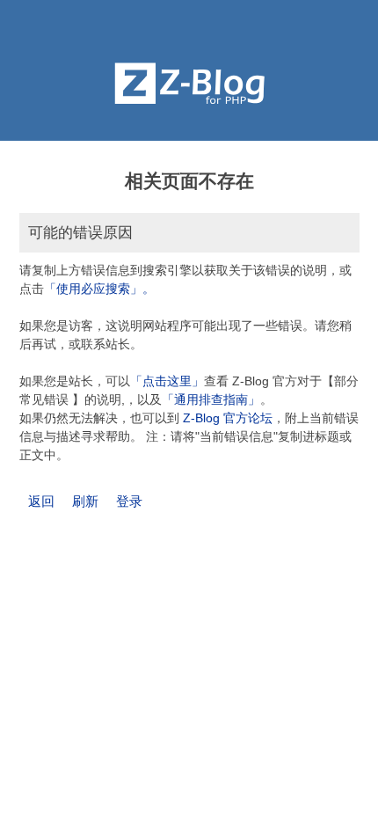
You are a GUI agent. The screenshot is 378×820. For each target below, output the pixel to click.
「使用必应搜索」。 (99, 289)
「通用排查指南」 (211, 399)
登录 (129, 501)
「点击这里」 (167, 381)
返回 (41, 501)
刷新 (85, 501)
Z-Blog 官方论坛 (228, 418)
